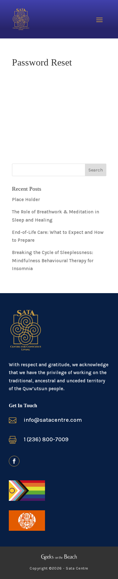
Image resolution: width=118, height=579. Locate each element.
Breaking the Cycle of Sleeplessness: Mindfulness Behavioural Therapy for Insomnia (52, 260)
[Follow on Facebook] (14, 461)
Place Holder (26, 199)
